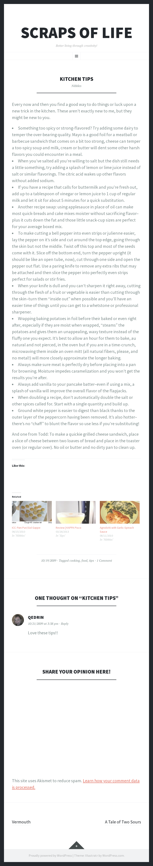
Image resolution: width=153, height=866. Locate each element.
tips (91, 560)
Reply (64, 623)
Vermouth (21, 822)
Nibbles (76, 86)
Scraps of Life (76, 32)
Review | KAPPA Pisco (68, 527)
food (84, 560)
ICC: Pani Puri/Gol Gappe (26, 527)
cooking (75, 560)
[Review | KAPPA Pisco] (76, 512)
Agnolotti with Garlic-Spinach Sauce (117, 529)
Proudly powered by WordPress (50, 855)
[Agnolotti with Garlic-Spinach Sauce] (120, 512)
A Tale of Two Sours (123, 822)
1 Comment (104, 560)
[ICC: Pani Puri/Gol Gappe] (32, 512)
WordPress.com (113, 855)
